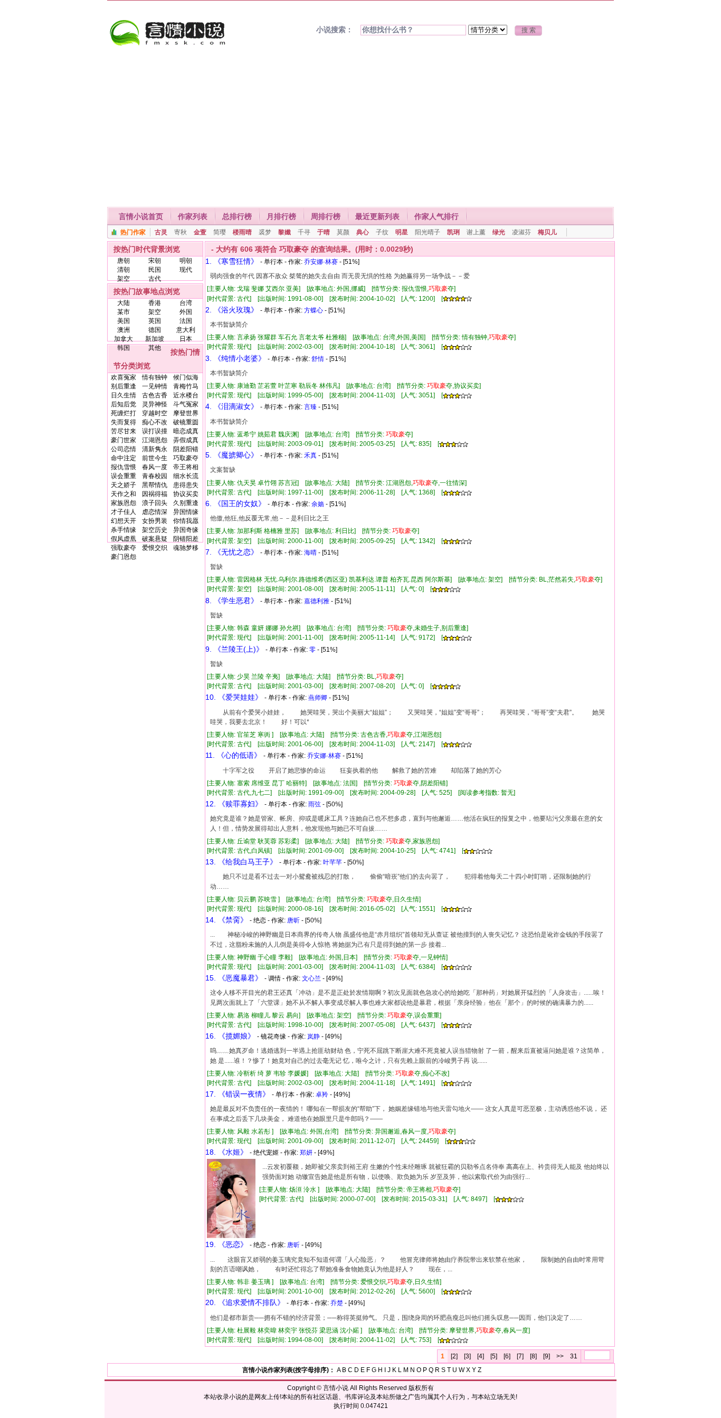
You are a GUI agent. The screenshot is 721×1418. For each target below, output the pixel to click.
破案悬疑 (154, 539)
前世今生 (154, 458)
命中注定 (123, 458)
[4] (480, 1356)
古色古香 (154, 395)
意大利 (185, 330)
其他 (154, 347)
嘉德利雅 (316, 601)
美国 (123, 321)
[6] (507, 1356)
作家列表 (192, 216)
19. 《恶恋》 (226, 1244)
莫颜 (343, 232)
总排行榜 (237, 216)
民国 (154, 269)
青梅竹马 (185, 386)
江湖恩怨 (154, 440)
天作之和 (123, 494)
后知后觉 (123, 404)
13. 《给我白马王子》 (241, 862)
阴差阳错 (185, 449)
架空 (123, 278)
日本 (185, 338)
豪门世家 (123, 440)
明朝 (185, 260)
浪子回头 (154, 503)
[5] (493, 1356)
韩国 (123, 347)
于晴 (323, 232)
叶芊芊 (332, 862)
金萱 (200, 232)
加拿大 (123, 338)
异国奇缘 (185, 530)
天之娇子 (123, 485)
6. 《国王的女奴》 (235, 503)
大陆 (123, 303)
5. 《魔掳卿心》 (231, 455)
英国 (154, 321)
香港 (154, 303)
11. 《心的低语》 (233, 755)
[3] (467, 1356)
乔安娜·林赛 (321, 261)
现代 (185, 269)
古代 (154, 278)
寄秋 (180, 232)
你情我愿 (185, 521)
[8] (533, 1356)
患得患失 (185, 485)
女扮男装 (154, 521)
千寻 (304, 232)
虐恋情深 (154, 512)
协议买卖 (185, 494)
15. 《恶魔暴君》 (233, 978)
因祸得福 (154, 494)
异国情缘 (185, 512)
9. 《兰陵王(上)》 (234, 649)
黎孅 (284, 232)
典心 (362, 232)
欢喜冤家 (123, 377)
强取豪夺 (123, 547)
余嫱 (317, 504)
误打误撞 (154, 431)
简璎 (219, 232)
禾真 (310, 455)
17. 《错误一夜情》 (237, 1094)
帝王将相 (185, 467)
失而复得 (123, 422)
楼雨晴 (242, 232)
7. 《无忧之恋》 (231, 552)
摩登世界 (185, 413)
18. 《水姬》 (226, 1152)
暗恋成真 (185, 431)
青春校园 (154, 476)
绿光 (498, 232)
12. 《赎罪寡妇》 (233, 804)
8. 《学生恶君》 (231, 600)
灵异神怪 (154, 404)
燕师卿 (317, 697)
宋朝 (154, 260)
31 (573, 1356)
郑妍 (306, 1152)
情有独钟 (154, 377)
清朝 (123, 269)
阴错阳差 (185, 539)
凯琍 (453, 232)
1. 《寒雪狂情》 (231, 261)
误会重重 (123, 476)
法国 (185, 321)
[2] (454, 1356)
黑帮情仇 (154, 485)
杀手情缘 (123, 530)
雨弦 (314, 804)
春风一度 (154, 467)
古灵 (161, 232)
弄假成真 (185, 440)
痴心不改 (154, 422)
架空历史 (154, 530)
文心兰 (311, 978)
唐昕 (293, 920)
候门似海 (185, 377)
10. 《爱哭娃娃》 (233, 697)
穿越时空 (154, 413)
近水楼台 (185, 395)
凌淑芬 (521, 232)
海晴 (310, 552)
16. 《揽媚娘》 (230, 1036)
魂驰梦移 (185, 547)
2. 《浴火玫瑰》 (231, 310)
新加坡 (154, 338)
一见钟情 (154, 386)
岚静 (313, 1036)
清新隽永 (154, 449)
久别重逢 (185, 503)
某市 (123, 312)
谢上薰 (476, 232)
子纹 (382, 232)
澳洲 (123, 330)
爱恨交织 (154, 547)
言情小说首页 (141, 216)
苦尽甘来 (123, 431)
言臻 (310, 407)
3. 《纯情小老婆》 (235, 358)
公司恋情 (123, 449)
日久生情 (123, 395)
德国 (154, 330)
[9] (546, 1356)
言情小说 (335, 1388)
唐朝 (123, 260)
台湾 (185, 303)
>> (560, 1356)
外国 (185, 312)
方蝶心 (313, 310)
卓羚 (322, 1094)
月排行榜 (281, 216)
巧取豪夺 (185, 458)
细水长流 (185, 476)
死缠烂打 (123, 413)
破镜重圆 (185, 422)
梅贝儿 (547, 232)
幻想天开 (123, 521)
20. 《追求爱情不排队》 (244, 1302)
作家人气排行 (436, 216)
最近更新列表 (377, 216)
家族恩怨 (123, 503)
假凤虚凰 (123, 539)
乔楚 (336, 1303)
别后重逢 (123, 386)
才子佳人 (123, 512)
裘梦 (265, 232)
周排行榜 (325, 216)
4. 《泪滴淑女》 (231, 406)
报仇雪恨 (123, 467)
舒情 (317, 359)
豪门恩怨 (123, 556)
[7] (520, 1356)
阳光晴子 (427, 232)
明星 (401, 232)
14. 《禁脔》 (226, 920)
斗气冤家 (185, 404)
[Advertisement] (360, 128)
